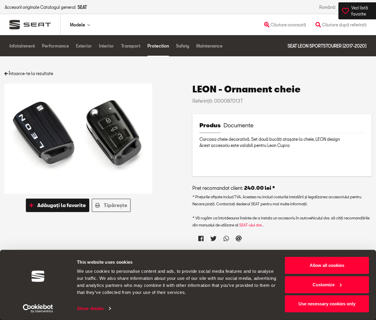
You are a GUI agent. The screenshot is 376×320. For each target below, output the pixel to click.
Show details (90, 308)
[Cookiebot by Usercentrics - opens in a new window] (38, 308)
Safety (182, 45)
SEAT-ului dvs (251, 225)
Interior (106, 45)
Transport (130, 45)
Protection (158, 45)
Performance (55, 45)
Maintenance (209, 45)
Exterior (84, 45)
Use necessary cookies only (326, 303)
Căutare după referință (344, 24)
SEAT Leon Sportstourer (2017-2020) (327, 45)
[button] (57, 205)
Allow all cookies (327, 265)
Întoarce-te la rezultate (30, 73)
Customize (324, 284)
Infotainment (22, 45)
